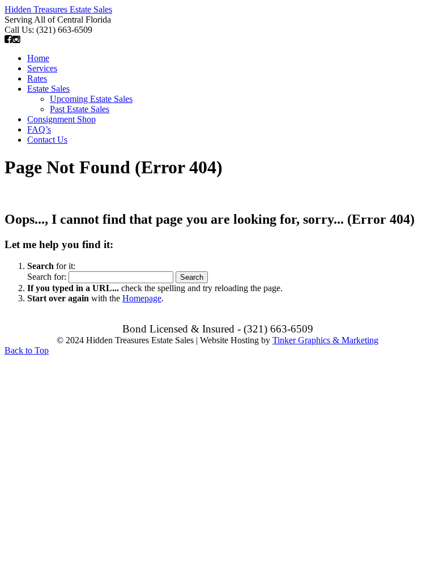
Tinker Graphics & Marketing (325, 340)
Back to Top (27, 350)
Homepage (141, 298)
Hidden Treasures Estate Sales (58, 9)
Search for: (46, 277)
